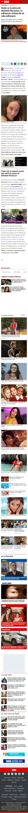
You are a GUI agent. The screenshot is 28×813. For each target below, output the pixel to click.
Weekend (9, 780)
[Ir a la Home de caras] (6, 2)
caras (14, 606)
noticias (14, 561)
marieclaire (14, 583)
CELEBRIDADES (4, 5)
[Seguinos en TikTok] (16, 774)
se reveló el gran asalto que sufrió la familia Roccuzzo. (13, 70)
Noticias (14, 777)
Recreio (15, 791)
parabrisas (14, 630)
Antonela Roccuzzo (6, 272)
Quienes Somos (14, 794)
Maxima (20, 791)
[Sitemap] (23, 774)
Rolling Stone (20, 788)
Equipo (10, 797)
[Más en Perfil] (9, 556)
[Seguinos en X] (12, 774)
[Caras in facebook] (9, 774)
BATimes (14, 782)
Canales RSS (5, 794)
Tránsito (14, 799)
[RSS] (19, 774)
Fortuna (4, 780)
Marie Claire (21, 777)
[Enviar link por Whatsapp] (18, 64)
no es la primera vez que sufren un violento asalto (12, 239)
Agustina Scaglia (16, 272)
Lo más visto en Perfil (10, 713)
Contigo (20, 786)
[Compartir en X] (15, 64)
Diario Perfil (7, 777)
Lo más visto (6, 675)
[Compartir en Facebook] (12, 64)
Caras (15, 786)
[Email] (25, 64)
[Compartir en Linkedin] (22, 64)
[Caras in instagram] (5, 774)
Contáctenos (23, 794)
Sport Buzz (8, 791)
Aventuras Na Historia (10, 788)
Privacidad (4, 797)
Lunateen (23, 780)
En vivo (24, 2)
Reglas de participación (20, 797)
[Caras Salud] (14, 756)
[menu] (2, 2)
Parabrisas (17, 780)
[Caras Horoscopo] (14, 762)
